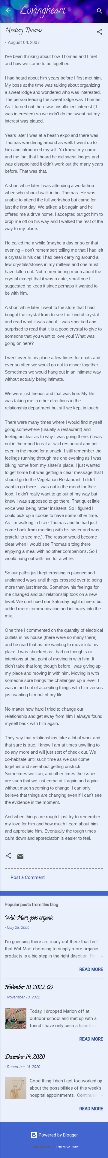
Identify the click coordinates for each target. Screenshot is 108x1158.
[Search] (99, 12)
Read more (91, 969)
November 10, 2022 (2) (29, 988)
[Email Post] (20, 859)
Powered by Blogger (58, 1135)
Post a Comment (28, 877)
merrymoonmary (67, 1146)
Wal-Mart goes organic (29, 918)
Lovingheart (42, 11)
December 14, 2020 (24, 1057)
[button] (99, 32)
